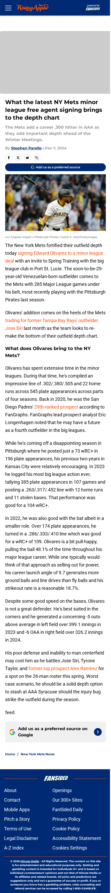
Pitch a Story (17, 819)
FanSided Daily (67, 809)
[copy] (36, 157)
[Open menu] (8, 8)
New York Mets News (37, 754)
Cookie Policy (66, 828)
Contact (12, 800)
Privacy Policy (66, 819)
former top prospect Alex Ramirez (62, 668)
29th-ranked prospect (56, 407)
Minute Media (29, 861)
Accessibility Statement (76, 838)
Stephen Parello (26, 148)
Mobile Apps (17, 809)
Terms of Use (17, 828)
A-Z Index (14, 848)
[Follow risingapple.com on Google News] (98, 732)
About (10, 790)
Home (10, 754)
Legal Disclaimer (21, 838)
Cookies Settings (69, 848)
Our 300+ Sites (67, 800)
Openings (62, 790)
